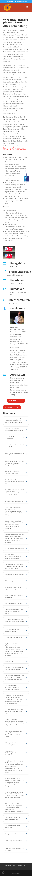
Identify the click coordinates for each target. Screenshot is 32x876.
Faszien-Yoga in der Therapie (13, 603)
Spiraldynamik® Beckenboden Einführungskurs (14, 744)
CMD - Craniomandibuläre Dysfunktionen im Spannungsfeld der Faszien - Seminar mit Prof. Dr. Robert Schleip (13, 511)
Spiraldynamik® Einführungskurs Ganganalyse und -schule (14, 753)
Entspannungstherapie (12, 581)
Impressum (15, 868)
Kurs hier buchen (16, 400)
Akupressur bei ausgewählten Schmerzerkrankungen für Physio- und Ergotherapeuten (14, 420)
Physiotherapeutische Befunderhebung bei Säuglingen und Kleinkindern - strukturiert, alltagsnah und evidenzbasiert (14, 722)
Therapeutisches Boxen (12, 834)
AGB (14, 865)
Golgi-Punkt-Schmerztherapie (13, 637)
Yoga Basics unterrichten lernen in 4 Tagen (14, 849)
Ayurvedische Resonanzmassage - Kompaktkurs (14, 438)
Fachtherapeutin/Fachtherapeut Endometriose (14, 596)
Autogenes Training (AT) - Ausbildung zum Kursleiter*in (14, 429)
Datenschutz (21, 865)
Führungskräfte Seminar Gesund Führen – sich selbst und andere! (14, 611)
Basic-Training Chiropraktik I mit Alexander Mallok (14, 446)
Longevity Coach (9, 661)
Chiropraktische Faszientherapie (14, 501)
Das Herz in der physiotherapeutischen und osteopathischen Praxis (13, 556)
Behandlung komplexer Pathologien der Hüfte (12, 472)
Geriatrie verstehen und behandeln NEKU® (12, 630)
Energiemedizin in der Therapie (14, 574)
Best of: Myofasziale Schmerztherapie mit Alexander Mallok (14, 481)
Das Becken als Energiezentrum (14, 548)
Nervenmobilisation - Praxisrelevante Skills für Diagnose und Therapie (12, 687)
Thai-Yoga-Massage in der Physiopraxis (12, 826)
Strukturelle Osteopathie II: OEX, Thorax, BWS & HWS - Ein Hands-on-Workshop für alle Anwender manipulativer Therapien (14, 794)
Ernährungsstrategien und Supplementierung (13, 588)
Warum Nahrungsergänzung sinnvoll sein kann (13, 841)
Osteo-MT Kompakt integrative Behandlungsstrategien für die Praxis (14, 711)
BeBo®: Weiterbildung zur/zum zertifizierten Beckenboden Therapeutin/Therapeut (14, 463)
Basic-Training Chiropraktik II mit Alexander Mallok (14, 454)
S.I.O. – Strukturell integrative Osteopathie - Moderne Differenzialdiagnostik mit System (13, 733)
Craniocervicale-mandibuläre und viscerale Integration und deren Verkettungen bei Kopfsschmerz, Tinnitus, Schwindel (14, 524)
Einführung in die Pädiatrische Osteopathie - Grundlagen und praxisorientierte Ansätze (14, 566)
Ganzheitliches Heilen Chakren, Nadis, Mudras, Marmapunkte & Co (14, 621)
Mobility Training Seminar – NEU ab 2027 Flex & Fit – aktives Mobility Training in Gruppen (14, 677)
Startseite (8, 865)
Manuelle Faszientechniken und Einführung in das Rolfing (14, 668)
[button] (3, 873)
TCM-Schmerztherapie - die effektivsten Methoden (13, 818)
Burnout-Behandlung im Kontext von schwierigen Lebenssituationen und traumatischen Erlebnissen (14, 492)
